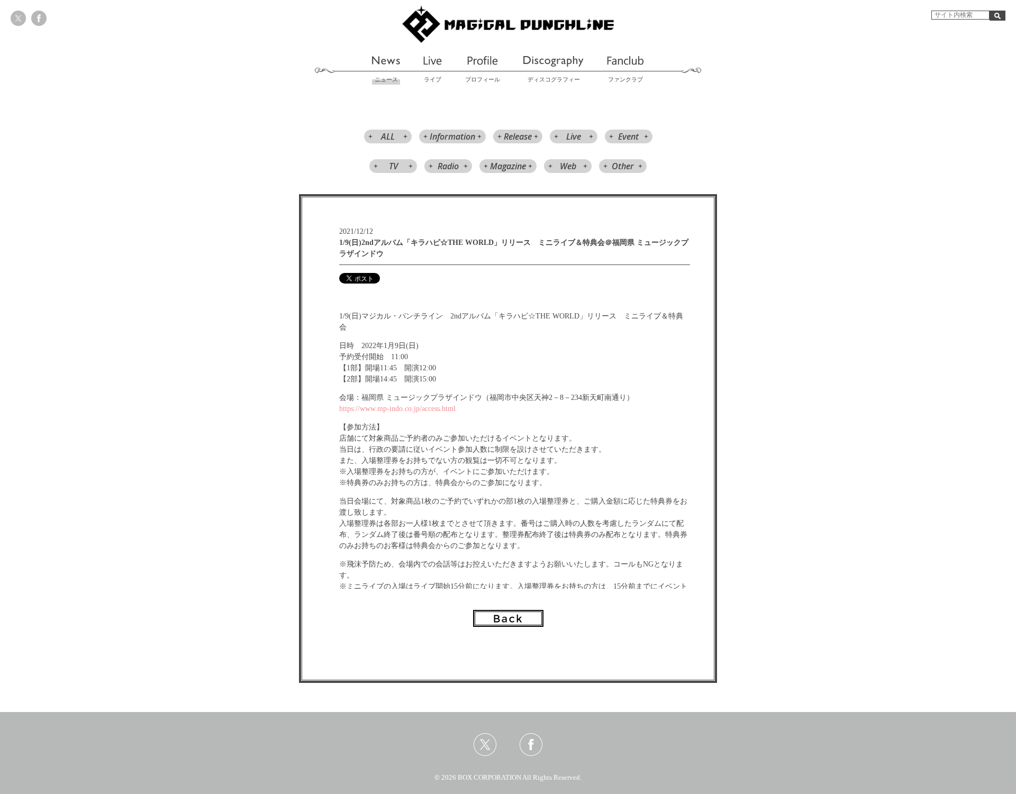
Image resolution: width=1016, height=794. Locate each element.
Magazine (508, 166)
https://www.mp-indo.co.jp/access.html (397, 409)
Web (568, 166)
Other (623, 166)
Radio (448, 166)
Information (452, 136)
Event (628, 136)
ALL (388, 136)
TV (393, 166)
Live (573, 136)
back (508, 618)
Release (518, 136)
